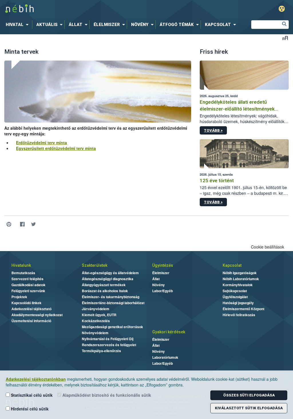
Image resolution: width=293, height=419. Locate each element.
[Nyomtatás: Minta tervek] (8, 224)
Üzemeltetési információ (31, 320)
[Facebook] (22, 224)
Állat (156, 278)
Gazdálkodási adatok (28, 284)
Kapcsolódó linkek (26, 302)
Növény (158, 284)
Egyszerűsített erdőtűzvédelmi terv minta (56, 148)
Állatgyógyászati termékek (104, 284)
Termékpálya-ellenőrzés (101, 350)
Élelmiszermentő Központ (243, 308)
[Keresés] (284, 24)
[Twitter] (33, 224)
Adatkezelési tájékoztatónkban (36, 379)
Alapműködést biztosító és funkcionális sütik (106, 395)
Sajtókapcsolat (235, 290)
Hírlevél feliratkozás (239, 314)
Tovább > (213, 130)
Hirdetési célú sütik (29, 409)
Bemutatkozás (23, 272)
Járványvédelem (95, 308)
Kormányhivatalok (238, 284)
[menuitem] (18, 24)
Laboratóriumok (165, 357)
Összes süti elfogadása (249, 395)
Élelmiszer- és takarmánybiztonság (110, 296)
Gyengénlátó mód (282, 9)
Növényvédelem (95, 332)
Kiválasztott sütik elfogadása (249, 408)
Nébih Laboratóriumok (241, 278)
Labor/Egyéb (162, 290)
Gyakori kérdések (168, 332)
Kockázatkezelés (96, 320)
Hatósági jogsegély (238, 302)
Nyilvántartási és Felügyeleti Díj (107, 338)
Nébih (87, 9)
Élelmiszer (160, 272)
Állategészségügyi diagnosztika (107, 278)
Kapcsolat (232, 265)
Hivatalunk (21, 265)
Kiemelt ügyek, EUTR (99, 314)
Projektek (19, 296)
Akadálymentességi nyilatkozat (37, 314)
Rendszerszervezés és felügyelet (109, 344)
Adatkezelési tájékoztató (31, 308)
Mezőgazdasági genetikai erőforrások (112, 326)
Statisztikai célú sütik (31, 395)
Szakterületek (94, 265)
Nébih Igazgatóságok (240, 272)
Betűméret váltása (285, 37)
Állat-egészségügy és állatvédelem (110, 272)
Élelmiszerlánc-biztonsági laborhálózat (113, 302)
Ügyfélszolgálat (235, 296)
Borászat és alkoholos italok (105, 290)
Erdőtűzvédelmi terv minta (41, 142)
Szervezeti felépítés (27, 278)
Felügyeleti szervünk (28, 290)
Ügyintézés (162, 265)
